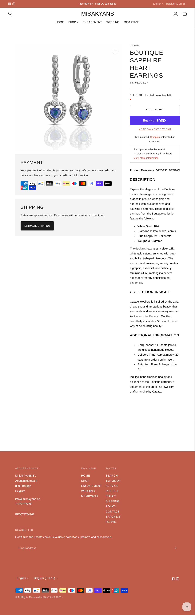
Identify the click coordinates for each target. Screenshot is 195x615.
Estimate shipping (37, 226)
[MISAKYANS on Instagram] (13, 3)
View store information (146, 158)
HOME (60, 22)
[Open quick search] (10, 14)
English (157, 3)
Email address (27, 543)
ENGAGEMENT (92, 22)
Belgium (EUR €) (175, 3)
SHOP (72, 22)
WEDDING (112, 22)
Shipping (155, 137)
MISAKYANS (131, 22)
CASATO (135, 45)
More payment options (154, 129)
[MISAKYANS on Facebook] (9, 3)
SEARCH (112, 475)
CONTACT (112, 511)
